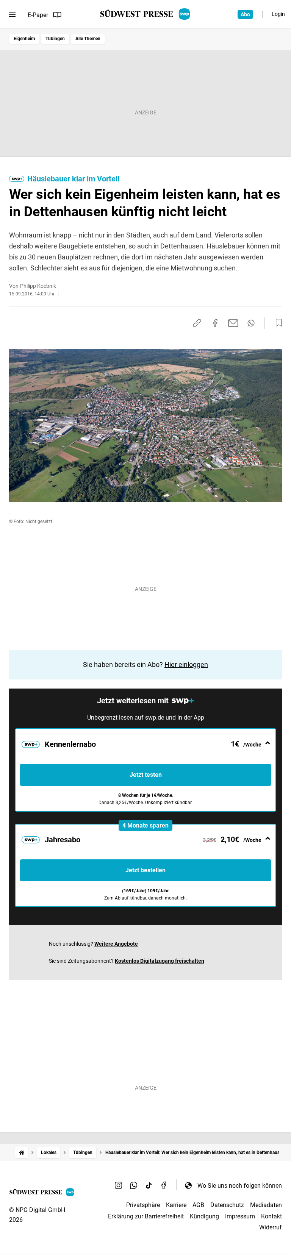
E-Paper (38, 15)
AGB (198, 1205)
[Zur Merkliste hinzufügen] (276, 323)
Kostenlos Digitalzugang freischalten (159, 961)
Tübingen (55, 38)
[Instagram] (119, 1185)
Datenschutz (227, 1205)
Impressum (240, 1216)
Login (278, 14)
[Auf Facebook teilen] (215, 323)
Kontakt (271, 1216)
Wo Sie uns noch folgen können (239, 1185)
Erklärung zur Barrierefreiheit (146, 1216)
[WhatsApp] (134, 1185)
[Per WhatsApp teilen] (251, 323)
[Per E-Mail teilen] (233, 323)
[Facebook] (164, 1185)
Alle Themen (87, 38)
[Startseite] (21, 1152)
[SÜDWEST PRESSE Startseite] (146, 14)
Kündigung (204, 1216)
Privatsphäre (143, 1205)
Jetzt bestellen (145, 870)
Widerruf (270, 1227)
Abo (245, 14)
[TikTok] (149, 1185)
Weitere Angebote (116, 944)
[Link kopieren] (197, 323)
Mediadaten (266, 1205)
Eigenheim (24, 38)
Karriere (176, 1205)
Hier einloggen (186, 664)
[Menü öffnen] (12, 14)
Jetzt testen (146, 774)
